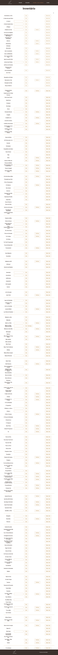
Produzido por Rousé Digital (44, 652)
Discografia (27, 2)
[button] (48, 628)
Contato (48, 2)
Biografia (20, 2)
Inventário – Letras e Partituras (38, 2)
